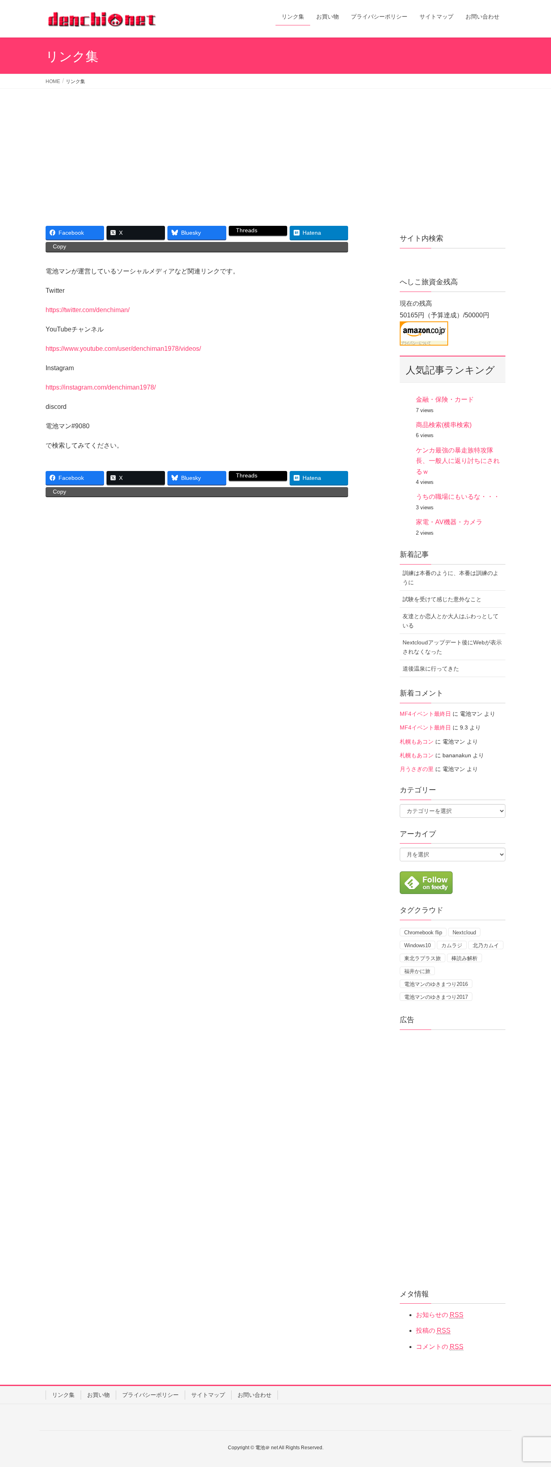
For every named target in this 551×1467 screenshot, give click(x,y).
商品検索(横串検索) (444, 424)
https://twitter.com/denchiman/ (87, 309)
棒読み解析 (464, 958)
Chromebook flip (423, 932)
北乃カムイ (486, 945)
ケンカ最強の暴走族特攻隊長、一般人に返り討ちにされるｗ (458, 461)
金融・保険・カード (445, 399)
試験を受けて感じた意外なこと (442, 599)
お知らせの (439, 1314)
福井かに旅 (417, 971)
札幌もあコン (417, 741)
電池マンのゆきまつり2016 (436, 984)
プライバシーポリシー (150, 1395)
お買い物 (98, 1395)
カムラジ (451, 945)
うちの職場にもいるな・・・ (458, 496)
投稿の (433, 1330)
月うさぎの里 (417, 769)
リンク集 (63, 1395)
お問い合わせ (254, 1395)
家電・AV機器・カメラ (449, 522)
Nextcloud (464, 932)
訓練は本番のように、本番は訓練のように (451, 578)
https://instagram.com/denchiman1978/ (101, 387)
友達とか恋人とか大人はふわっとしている (451, 621)
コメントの (439, 1346)
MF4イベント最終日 (425, 714)
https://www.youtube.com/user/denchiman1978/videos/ (123, 348)
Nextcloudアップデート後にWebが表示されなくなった (452, 647)
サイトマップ (208, 1395)
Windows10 (417, 945)
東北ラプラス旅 (422, 958)
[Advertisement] (275, 149)
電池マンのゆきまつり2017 (436, 997)
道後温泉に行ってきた (431, 668)
